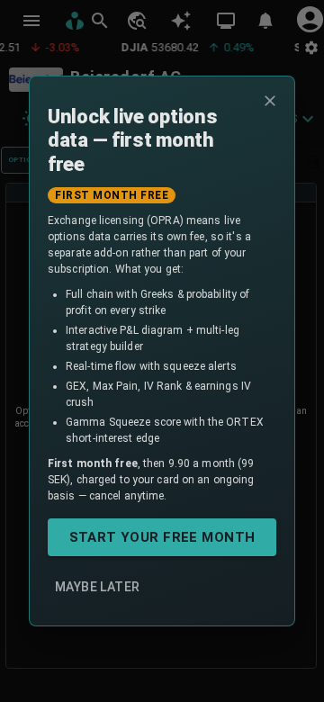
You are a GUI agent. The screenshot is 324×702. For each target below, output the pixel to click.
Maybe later (97, 587)
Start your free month (162, 537)
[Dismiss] (270, 100)
